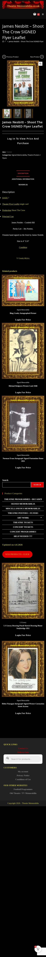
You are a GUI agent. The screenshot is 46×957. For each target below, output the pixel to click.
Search (5, 480)
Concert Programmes (23, 532)
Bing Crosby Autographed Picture (23, 313)
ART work (23, 518)
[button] (40, 64)
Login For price (23, 320)
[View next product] (42, 57)
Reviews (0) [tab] (23, 185)
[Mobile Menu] (42, 14)
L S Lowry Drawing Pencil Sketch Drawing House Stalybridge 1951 (23, 627)
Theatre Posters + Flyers (23, 513)
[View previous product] (4, 57)
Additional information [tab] (23, 179)
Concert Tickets (23, 527)
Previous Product (13, 57)
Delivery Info (23, 752)
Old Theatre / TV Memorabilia (23, 793)
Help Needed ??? (23, 536)
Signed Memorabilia (19, 155)
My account (23, 771)
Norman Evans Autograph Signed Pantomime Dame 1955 (23, 460)
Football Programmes (23, 789)
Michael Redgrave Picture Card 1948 (23, 386)
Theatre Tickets (23, 522)
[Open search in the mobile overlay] (23, 759)
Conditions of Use (23, 779)
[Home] (3, 41)
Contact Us (23, 748)
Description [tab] (23, 173)
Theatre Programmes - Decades (23, 499)
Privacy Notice (23, 775)
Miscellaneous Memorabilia (23, 508)
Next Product (34, 57)
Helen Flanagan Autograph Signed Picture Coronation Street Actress (23, 705)
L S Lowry (23, 622)
